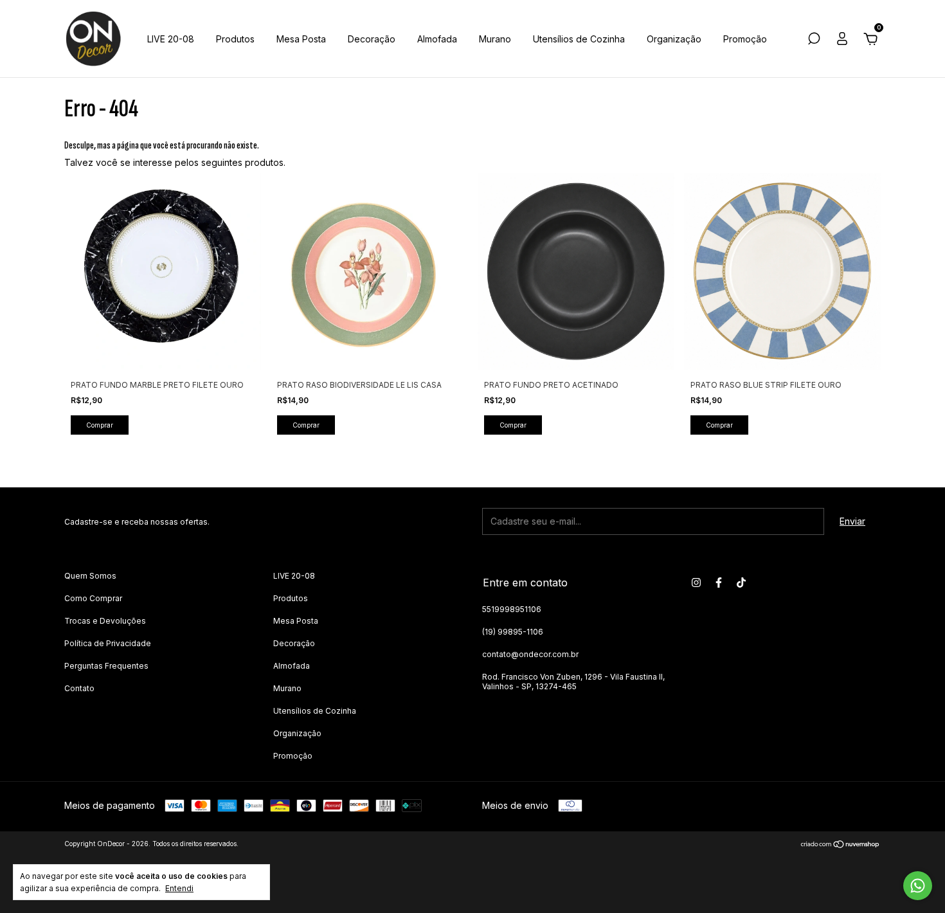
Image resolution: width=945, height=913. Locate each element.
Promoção (745, 38)
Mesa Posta (301, 38)
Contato (79, 688)
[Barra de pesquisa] (814, 40)
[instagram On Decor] (696, 582)
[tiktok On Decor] (741, 582)
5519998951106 (511, 609)
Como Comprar (93, 598)
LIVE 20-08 (170, 38)
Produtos (235, 38)
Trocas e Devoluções (105, 621)
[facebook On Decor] (719, 582)
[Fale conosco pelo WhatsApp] (917, 885)
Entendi (179, 888)
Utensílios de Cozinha (579, 38)
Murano (495, 38)
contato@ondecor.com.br (530, 654)
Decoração (371, 38)
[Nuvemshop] (840, 845)
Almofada (437, 38)
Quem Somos (90, 576)
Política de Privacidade (107, 643)
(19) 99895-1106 (512, 632)
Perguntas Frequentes (106, 666)
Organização (674, 38)
